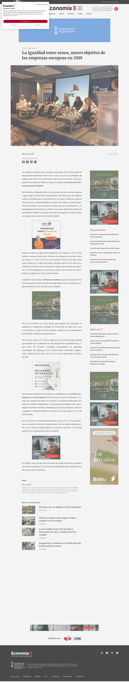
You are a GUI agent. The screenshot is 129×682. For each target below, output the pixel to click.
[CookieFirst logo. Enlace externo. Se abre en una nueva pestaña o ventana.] (8, 6)
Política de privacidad (41, 4)
